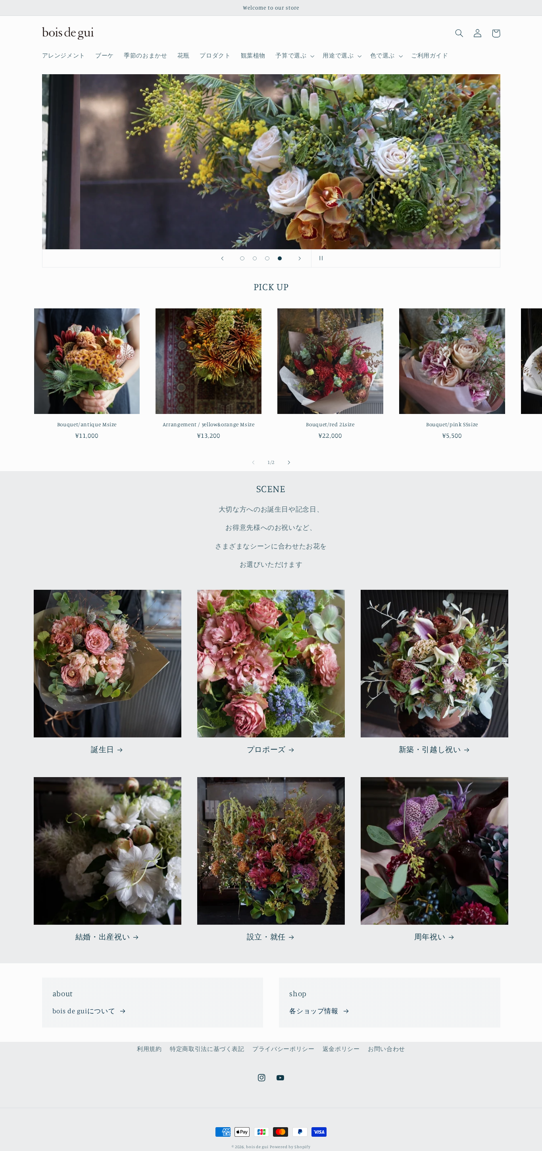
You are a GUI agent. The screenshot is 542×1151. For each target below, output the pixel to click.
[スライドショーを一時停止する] (320, 258)
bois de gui (257, 1146)
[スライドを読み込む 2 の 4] (254, 258)
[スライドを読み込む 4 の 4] (279, 258)
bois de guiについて (83, 1011)
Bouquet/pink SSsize (452, 424)
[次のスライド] (299, 258)
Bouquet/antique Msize (87, 424)
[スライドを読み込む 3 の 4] (267, 258)
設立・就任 (266, 936)
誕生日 (102, 749)
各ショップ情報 (313, 1011)
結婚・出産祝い (102, 936)
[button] (294, 56)
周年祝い (430, 936)
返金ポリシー (341, 1048)
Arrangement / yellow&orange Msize (209, 424)
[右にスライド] (289, 462)
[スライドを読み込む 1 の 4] (242, 258)
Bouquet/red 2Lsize (330, 424)
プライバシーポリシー (283, 1048)
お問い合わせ (386, 1048)
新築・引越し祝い (430, 749)
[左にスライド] (253, 462)
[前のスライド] (222, 258)
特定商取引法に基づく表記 (207, 1048)
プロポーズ (266, 749)
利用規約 (149, 1048)
